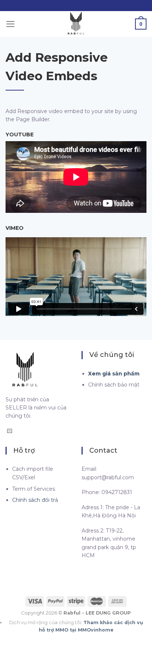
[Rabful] (76, 24)
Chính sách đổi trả (35, 500)
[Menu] (10, 24)
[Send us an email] (9, 431)
